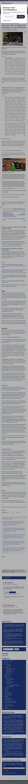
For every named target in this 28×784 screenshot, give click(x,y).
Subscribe (20, 16)
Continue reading (6, 20)
